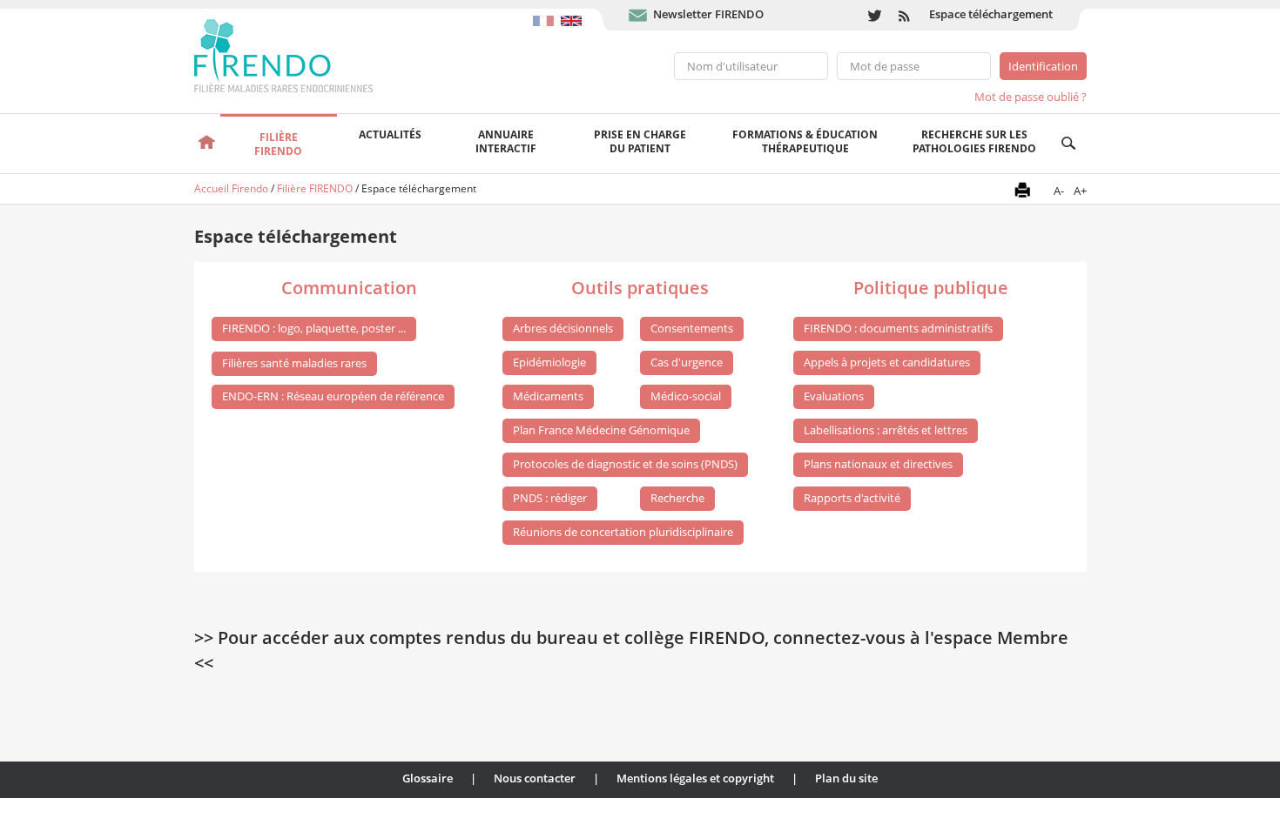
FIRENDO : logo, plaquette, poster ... (314, 328)
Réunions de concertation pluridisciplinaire (623, 532)
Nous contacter (535, 778)
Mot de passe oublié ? (1030, 96)
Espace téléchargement (991, 14)
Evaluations (834, 396)
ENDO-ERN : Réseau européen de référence (333, 396)
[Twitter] (874, 15)
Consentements (691, 328)
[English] (573, 12)
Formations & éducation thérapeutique (805, 141)
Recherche (677, 498)
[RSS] (905, 15)
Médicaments (548, 396)
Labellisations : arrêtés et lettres (885, 430)
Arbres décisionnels (563, 328)
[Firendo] (300, 54)
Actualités (390, 134)
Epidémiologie (549, 362)
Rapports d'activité (852, 498)
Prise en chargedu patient (640, 141)
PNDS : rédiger (550, 498)
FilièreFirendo (278, 144)
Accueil (207, 143)
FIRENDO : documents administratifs (898, 328)
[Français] (547, 12)
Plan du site (846, 778)
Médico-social (685, 396)
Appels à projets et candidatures (887, 362)
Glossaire (427, 778)
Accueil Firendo (231, 188)
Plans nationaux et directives (878, 464)
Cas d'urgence (686, 362)
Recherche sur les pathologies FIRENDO (974, 141)
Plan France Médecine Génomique (601, 430)
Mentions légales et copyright (695, 778)
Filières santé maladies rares (294, 363)
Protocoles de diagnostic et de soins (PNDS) (625, 464)
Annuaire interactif (505, 141)
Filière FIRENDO (315, 188)
